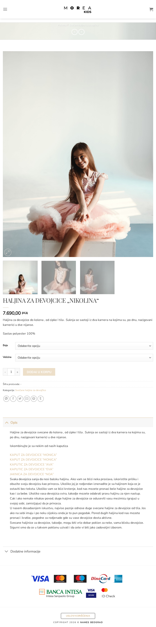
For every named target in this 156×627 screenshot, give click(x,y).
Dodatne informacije (25, 551)
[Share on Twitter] (20, 399)
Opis (13, 422)
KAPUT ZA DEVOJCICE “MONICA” (33, 455)
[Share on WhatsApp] (6, 399)
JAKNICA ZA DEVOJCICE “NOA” (32, 474)
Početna (62, 25)
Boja (5, 345)
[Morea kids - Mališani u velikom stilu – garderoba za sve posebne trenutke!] (78, 9)
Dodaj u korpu (39, 372)
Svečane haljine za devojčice (83, 25)
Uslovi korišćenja (78, 615)
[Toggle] (6, 422)
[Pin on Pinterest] (34, 399)
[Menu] (5, 9)
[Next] (145, 154)
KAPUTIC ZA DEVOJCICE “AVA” (31, 464)
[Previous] (10, 154)
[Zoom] (8, 252)
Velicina (7, 357)
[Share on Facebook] (13, 399)
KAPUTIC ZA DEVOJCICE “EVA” (31, 469)
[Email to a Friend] (27, 399)
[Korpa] (151, 9)
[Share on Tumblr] (40, 399)
